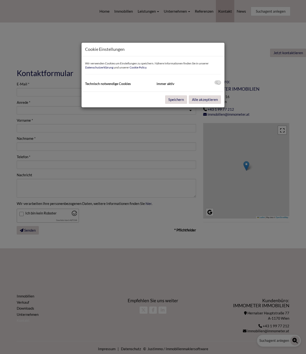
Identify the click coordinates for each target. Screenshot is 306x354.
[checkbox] (217, 82)
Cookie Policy (138, 67)
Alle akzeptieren (205, 99)
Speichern (176, 99)
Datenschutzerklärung (99, 67)
